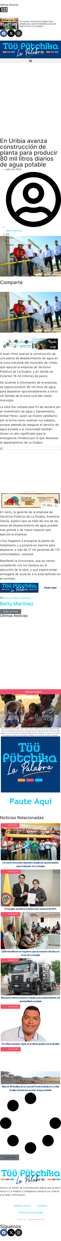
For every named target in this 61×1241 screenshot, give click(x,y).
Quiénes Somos (22, 1205)
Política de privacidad (30, 1212)
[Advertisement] (30, 102)
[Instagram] (18, 33)
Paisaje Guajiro (33, 691)
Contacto (42, 1205)
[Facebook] (3, 33)
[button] (30, 60)
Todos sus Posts (10, 611)
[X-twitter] (11, 33)
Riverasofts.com (37, 1219)
